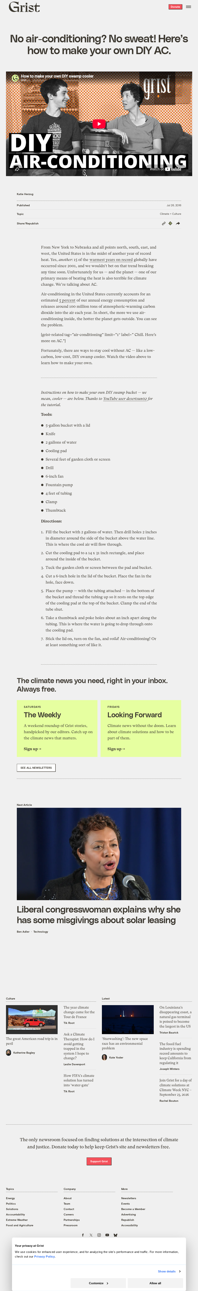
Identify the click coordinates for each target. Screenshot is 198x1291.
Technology (40, 931)
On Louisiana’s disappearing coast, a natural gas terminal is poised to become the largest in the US (176, 1017)
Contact (69, 1209)
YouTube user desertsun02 (125, 398)
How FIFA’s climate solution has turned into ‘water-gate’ (79, 1080)
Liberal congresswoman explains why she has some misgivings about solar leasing (99, 914)
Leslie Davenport (74, 1064)
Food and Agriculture (19, 1225)
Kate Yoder (116, 1057)
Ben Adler (23, 931)
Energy (10, 1198)
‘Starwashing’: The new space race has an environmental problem (125, 1043)
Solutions (12, 1209)
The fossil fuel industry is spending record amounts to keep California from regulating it (175, 1053)
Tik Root (69, 1022)
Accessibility (129, 1225)
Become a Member (133, 1209)
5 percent (67, 300)
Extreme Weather (17, 1219)
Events (125, 1203)
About (68, 1198)
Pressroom (71, 1225)
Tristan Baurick (169, 1032)
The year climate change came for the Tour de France (79, 1012)
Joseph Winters (169, 1068)
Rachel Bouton (169, 1100)
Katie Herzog (25, 194)
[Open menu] (188, 7)
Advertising (128, 1214)
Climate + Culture (170, 213)
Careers (69, 1214)
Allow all (155, 1283)
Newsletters (128, 1198)
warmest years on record (111, 259)
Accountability (15, 1214)
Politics (11, 1203)
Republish (127, 1219)
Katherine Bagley (24, 1052)
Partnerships (72, 1219)
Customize (96, 1283)
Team (67, 1203)
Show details (167, 1271)
